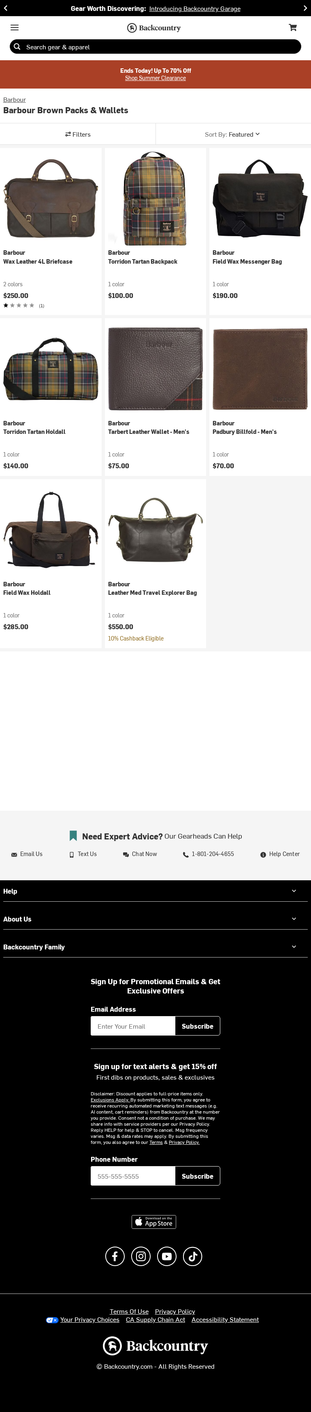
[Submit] (17, 46)
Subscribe (197, 1025)
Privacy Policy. (184, 1142)
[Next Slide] (305, 8)
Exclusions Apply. (110, 1099)
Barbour (14, 99)
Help (10, 890)
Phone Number (114, 1159)
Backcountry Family (34, 946)
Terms (156, 1142)
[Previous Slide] (5, 8)
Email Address (113, 1009)
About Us (17, 918)
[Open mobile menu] (14, 27)
